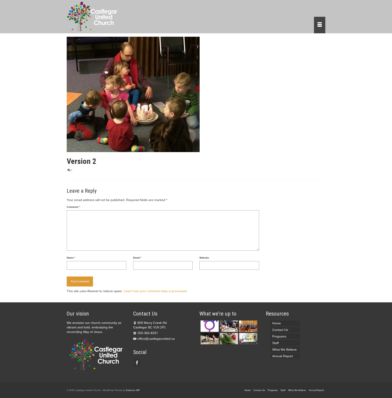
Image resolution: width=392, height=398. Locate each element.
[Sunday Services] (228, 326)
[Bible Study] (247, 338)
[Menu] (319, 25)
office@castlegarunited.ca (156, 338)
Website (204, 257)
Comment (73, 207)
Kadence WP (133, 390)
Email (137, 257)
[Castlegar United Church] (107, 16)
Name (71, 257)
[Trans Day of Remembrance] (209, 326)
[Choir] (247, 326)
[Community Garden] (209, 338)
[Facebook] (137, 362)
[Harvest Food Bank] (228, 338)
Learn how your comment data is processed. (156, 291)
